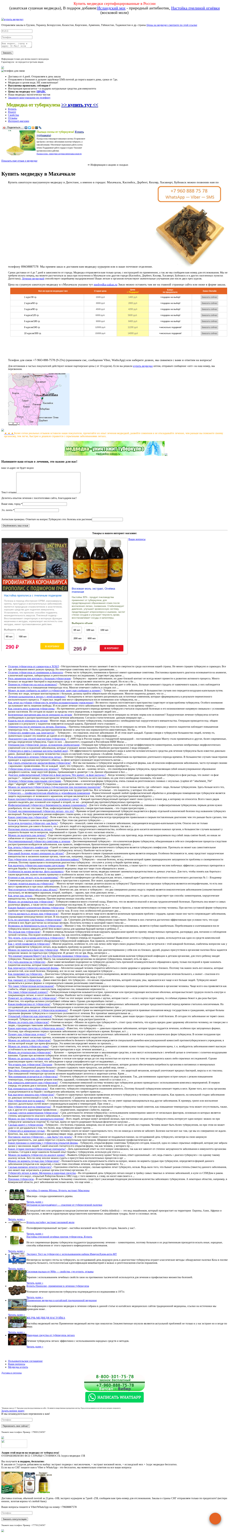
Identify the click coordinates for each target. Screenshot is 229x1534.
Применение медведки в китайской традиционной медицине (61, 1300)
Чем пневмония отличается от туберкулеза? (33, 1076)
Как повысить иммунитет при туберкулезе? (33, 1082)
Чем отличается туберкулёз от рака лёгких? (33, 889)
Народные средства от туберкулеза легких (50, 1335)
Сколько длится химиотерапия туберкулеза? (33, 1112)
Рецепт (12, 112)
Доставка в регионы (11, 1373)
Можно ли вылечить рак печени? (27, 835)
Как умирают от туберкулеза (24, 980)
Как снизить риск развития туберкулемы (31, 708)
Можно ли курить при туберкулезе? (28, 1022)
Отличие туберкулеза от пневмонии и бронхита (35, 672)
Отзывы (12, 118)
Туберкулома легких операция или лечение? (33, 769)
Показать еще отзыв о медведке (19, 160)
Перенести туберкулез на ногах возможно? (32, 684)
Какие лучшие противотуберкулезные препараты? (37, 1148)
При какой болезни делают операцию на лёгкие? (36, 853)
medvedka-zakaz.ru (105, 284)
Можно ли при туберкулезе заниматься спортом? (36, 1118)
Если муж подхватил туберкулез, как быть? (33, 823)
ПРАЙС (41, 91)
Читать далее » (34, 1201)
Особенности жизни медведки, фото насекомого (36, 871)
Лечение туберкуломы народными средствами (34, 781)
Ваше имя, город (10, 503)
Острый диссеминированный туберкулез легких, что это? (41, 811)
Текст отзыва (8, 492)
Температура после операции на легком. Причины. (37, 726)
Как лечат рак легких (20, 895)
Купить (12, 109)
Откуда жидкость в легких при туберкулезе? (33, 913)
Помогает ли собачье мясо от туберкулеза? (32, 998)
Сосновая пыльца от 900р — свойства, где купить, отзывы (60, 1271)
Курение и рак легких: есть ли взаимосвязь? (33, 877)
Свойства (13, 115)
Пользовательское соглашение (25, 1361)
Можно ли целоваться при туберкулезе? (31, 901)
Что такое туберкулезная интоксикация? (31, 986)
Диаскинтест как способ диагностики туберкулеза (37, 738)
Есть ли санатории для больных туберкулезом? (35, 919)
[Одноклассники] (33, 127)
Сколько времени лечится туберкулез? (30, 1167)
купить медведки (143, 366)
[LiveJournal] (40, 127)
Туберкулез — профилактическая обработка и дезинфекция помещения (49, 793)
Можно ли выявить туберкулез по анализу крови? (36, 1155)
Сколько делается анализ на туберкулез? (31, 883)
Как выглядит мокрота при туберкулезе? (31, 1094)
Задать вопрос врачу (12, 1410)
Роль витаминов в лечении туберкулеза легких (35, 756)
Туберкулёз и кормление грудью (26, 1130)
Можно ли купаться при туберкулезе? (29, 1052)
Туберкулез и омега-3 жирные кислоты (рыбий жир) (38, 750)
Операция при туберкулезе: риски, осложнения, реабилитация (43, 744)
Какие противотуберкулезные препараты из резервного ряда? (43, 799)
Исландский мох (111, 8)
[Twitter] (29, 127)
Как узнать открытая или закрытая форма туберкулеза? (39, 762)
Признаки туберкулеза (21, 1179)
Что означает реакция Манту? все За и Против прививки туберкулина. (48, 955)
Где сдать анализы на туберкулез (26, 962)
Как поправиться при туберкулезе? (28, 1088)
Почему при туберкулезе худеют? (27, 1034)
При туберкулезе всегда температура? (29, 1106)
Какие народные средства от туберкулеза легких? (36, 1028)
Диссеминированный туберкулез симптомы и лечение (39, 841)
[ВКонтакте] (26, 127)
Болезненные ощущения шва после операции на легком (40, 714)
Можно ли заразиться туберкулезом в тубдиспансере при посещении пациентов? (54, 787)
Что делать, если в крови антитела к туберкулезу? (36, 937)
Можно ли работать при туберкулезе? (29, 1040)
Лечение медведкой (33, 278)
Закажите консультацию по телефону (29, 97)
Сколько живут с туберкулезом (25, 1124)
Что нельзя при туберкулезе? (24, 931)
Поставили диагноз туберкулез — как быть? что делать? (40, 1136)
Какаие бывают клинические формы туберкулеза (36, 907)
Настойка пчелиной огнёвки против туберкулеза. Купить (59, 1236)
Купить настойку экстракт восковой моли (50, 1222)
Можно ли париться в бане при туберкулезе (33, 949)
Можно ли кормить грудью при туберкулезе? (33, 1161)
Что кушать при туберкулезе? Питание (30, 1064)
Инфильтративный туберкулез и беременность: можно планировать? (47, 805)
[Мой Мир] (36, 127)
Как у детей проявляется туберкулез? (29, 943)
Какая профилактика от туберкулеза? (29, 1004)
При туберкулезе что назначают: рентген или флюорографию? (43, 859)
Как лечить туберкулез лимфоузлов (28, 847)
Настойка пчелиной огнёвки (195, 8)
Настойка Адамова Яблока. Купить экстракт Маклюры (58, 1190)
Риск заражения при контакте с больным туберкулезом (39, 678)
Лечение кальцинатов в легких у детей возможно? (37, 696)
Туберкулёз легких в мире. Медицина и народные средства (42, 1173)
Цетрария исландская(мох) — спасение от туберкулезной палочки (64, 1204)
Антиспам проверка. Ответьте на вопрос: (25, 519)
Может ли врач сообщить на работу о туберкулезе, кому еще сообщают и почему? (54, 690)
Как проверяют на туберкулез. (25, 974)
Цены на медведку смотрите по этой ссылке (172, 25)
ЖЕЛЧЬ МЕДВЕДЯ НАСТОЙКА (45, 1317)
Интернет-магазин (18, 121)
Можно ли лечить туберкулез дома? (28, 1046)
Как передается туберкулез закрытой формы (33, 968)
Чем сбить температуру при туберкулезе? (31, 1070)
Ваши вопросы (137, 539)
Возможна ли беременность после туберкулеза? (35, 925)
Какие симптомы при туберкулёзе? (28, 817)
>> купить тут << (79, 104)
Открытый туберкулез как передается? (30, 1016)
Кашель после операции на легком (28, 720)
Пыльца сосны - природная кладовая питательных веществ (59, 154)
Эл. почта (6, 510)
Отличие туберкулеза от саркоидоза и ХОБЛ (33, 666)
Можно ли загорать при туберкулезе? (29, 1058)
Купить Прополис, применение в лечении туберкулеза (57, 1286)
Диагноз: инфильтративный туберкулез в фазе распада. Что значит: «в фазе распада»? (57, 775)
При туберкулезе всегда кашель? (26, 1100)
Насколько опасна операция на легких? (30, 829)
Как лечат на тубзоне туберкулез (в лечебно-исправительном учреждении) (50, 702)
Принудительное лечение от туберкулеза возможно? (38, 1010)
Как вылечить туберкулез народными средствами (36, 865)
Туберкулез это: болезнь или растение (70, 519)
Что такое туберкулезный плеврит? (28, 992)
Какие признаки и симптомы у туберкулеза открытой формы (43, 1142)
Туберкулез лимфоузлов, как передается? (31, 732)
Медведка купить (18, 1367)
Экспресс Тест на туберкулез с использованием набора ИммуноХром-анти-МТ (71, 1254)
